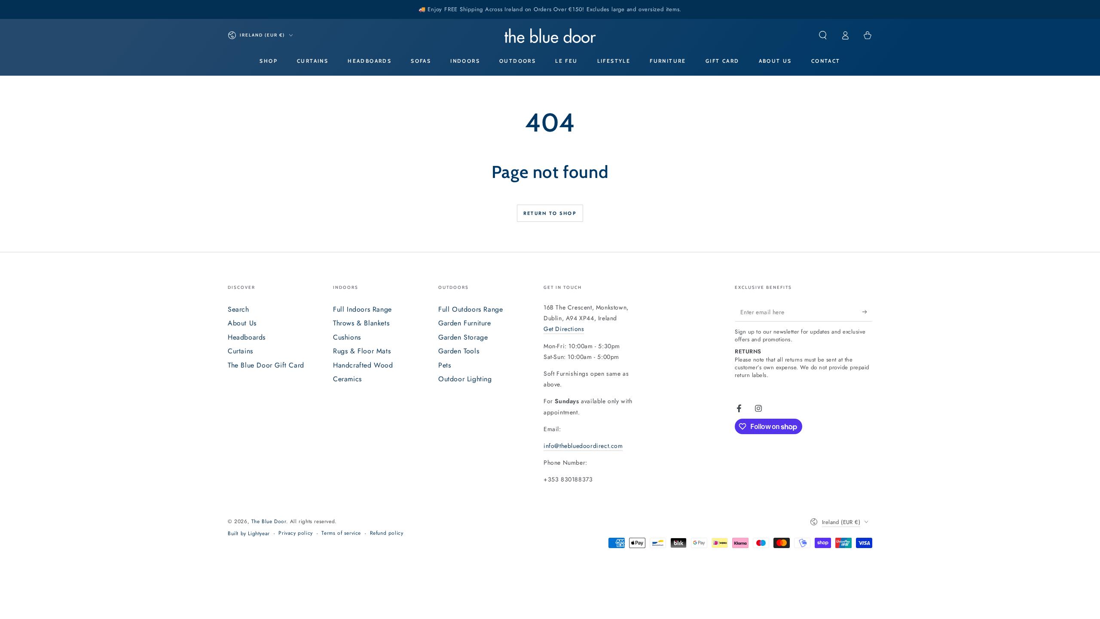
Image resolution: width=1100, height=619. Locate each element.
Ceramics (347, 379)
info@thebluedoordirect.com (583, 445)
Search (238, 309)
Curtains (240, 351)
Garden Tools (458, 351)
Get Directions (564, 329)
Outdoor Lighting (465, 379)
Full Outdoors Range (470, 309)
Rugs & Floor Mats (362, 351)
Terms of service (341, 533)
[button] (823, 35)
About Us (242, 323)
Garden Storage (463, 337)
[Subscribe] (867, 311)
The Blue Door (268, 521)
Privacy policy (295, 533)
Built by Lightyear (249, 533)
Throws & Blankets (361, 323)
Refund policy (386, 533)
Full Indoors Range (362, 309)
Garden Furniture (464, 323)
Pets (444, 365)
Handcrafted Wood (363, 365)
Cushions (347, 337)
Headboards (247, 337)
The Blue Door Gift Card (266, 365)
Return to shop (550, 213)
